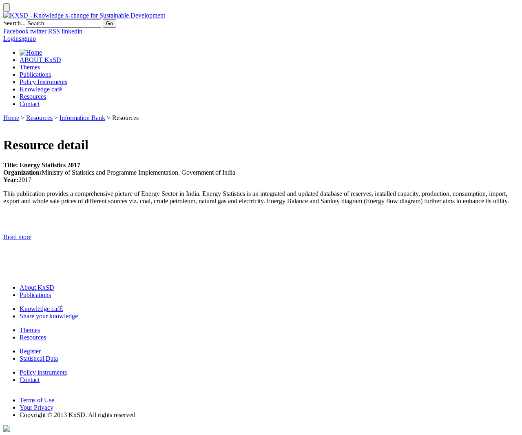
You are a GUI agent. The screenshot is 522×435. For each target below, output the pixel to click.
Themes (30, 67)
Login (11, 38)
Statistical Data (39, 358)
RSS (54, 31)
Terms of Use (37, 400)
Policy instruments (43, 372)
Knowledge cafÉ (41, 308)
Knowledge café (41, 89)
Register (30, 351)
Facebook (16, 31)
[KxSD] (84, 15)
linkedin (72, 31)
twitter (38, 31)
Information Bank (82, 117)
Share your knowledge (49, 316)
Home (11, 117)
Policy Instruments (43, 81)
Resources (33, 96)
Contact (30, 103)
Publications (35, 74)
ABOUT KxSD (40, 59)
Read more (17, 236)
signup (27, 38)
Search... (14, 23)
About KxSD (37, 287)
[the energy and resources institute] (6, 429)
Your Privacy (36, 407)
